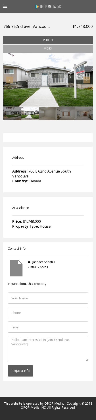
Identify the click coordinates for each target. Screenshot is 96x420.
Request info (20, 371)
